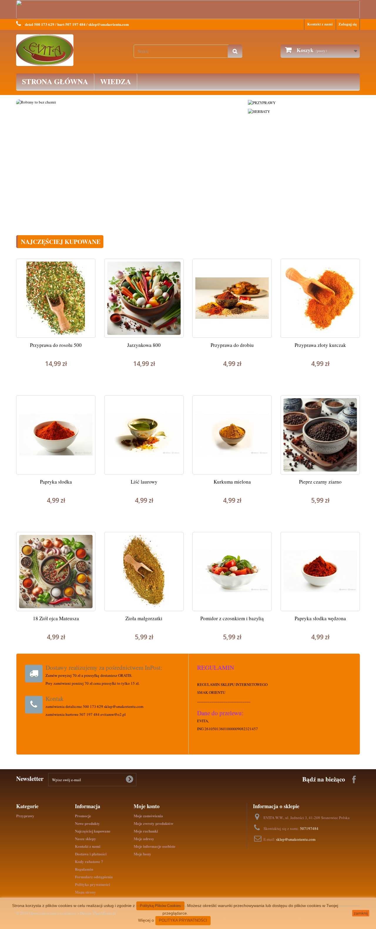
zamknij (361, 913)
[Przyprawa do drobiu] (232, 298)
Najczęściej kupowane (92, 831)
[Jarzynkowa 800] (144, 298)
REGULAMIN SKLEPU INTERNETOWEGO (232, 684)
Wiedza (115, 81)
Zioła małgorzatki (143, 618)
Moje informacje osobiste (154, 846)
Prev (26, 154)
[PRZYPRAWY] (262, 102)
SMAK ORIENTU (211, 692)
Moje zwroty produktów (153, 823)
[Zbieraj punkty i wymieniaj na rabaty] (231, 165)
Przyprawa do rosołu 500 (56, 345)
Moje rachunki (146, 831)
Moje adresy (144, 838)
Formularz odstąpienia (94, 876)
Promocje (83, 815)
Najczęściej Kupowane (60, 241)
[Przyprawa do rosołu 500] (56, 298)
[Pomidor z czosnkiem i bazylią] (232, 571)
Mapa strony (85, 892)
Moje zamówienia (148, 815)
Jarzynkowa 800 (144, 345)
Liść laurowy (144, 481)
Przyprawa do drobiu (232, 345)
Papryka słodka (56, 481)
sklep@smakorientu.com (295, 839)
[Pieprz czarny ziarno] (320, 435)
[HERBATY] (259, 110)
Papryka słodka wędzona (320, 618)
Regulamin (84, 869)
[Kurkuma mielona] (232, 435)
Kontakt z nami (320, 24)
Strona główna (55, 81)
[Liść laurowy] (144, 435)
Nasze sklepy (85, 838)
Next (234, 154)
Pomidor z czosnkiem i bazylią (232, 618)
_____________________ (218, 700)
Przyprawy (25, 815)
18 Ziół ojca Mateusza (56, 618)
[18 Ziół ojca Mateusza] (56, 571)
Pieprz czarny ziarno (320, 481)
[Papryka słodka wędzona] (320, 571)
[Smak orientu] (70, 50)
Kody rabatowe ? (89, 861)
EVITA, (203, 720)
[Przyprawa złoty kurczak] (320, 298)
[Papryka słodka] (56, 435)
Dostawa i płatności (91, 854)
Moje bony (142, 854)
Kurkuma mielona (232, 481)
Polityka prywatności (92, 884)
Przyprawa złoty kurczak (320, 345)
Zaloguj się (347, 24)
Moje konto (147, 806)
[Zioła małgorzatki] (144, 571)
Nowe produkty (87, 823)
